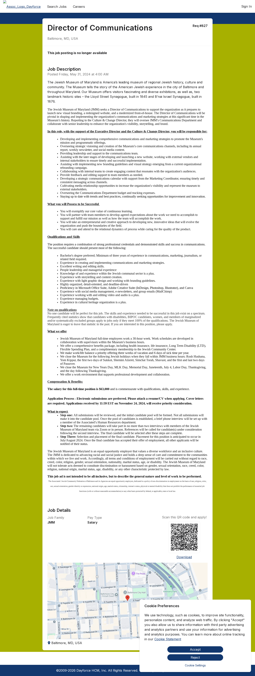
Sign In (246, 6)
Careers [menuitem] (79, 7)
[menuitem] (22, 6)
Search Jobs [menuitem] (57, 7)
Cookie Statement (167, 639)
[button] (127, 601)
